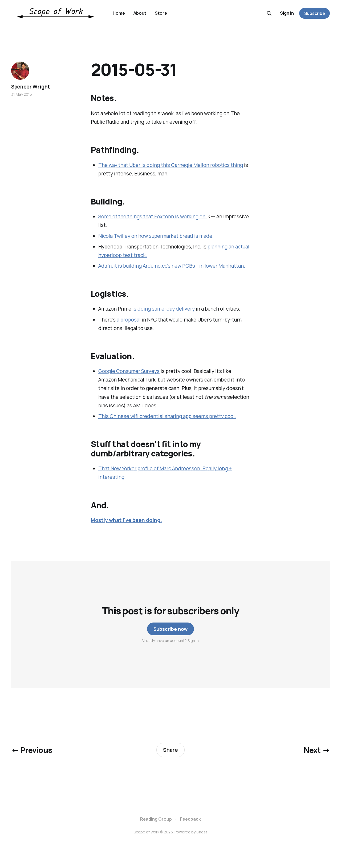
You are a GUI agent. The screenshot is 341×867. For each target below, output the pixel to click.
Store (161, 13)
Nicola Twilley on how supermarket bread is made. (156, 235)
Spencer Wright (30, 86)
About (139, 13)
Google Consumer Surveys (129, 371)
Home (119, 13)
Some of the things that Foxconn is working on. (152, 216)
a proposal (129, 319)
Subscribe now (170, 629)
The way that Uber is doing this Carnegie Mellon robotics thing (170, 165)
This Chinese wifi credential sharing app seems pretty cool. (167, 416)
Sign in (287, 13)
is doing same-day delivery (163, 308)
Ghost (201, 831)
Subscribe (314, 13)
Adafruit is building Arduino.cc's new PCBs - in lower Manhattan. (171, 265)
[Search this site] (269, 13)
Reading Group (156, 819)
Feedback (190, 819)
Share (170, 749)
